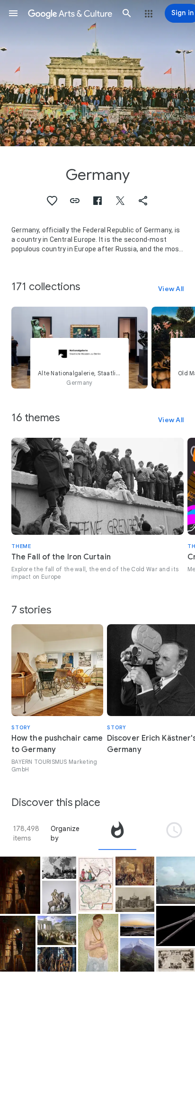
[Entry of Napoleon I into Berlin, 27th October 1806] (56, 930)
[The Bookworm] (20, 885)
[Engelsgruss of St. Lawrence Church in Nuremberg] (56, 959)
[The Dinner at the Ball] (134, 871)
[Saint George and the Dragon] (59, 897)
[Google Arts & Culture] (70, 13)
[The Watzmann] (137, 955)
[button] (13, 13)
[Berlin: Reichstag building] (134, 899)
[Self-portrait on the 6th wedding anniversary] (98, 943)
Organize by (65, 833)
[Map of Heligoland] (96, 884)
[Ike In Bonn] (59, 868)
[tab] (117, 833)
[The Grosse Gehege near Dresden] (137, 925)
